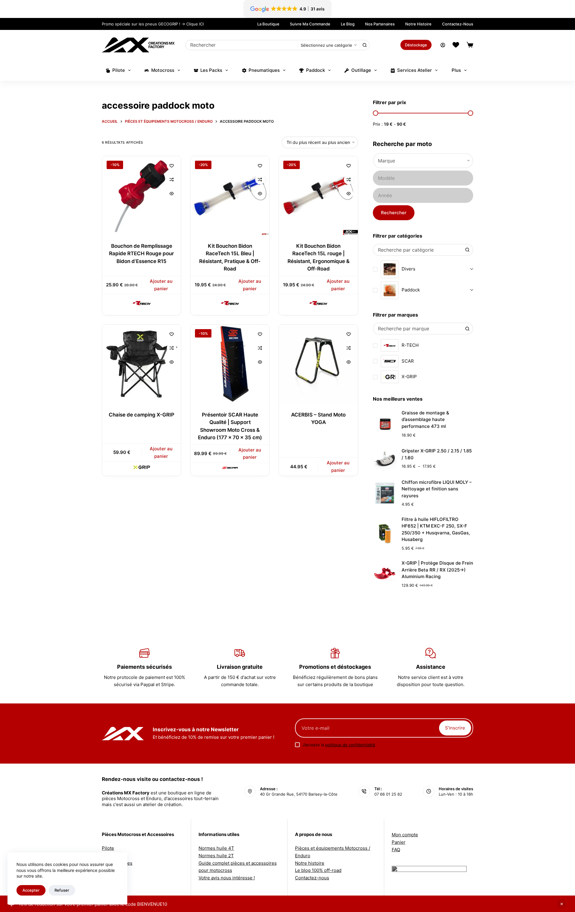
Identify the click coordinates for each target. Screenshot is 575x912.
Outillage (361, 70)
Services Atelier (414, 70)
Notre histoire (418, 24)
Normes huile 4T (216, 848)
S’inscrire (455, 728)
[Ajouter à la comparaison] (171, 179)
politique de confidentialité (350, 744)
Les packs (211, 70)
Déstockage (416, 44)
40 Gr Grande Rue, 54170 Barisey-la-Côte (299, 794)
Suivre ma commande (310, 24)
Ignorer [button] (561, 903)
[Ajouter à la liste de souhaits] (171, 165)
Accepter (31, 890)
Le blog (348, 24)
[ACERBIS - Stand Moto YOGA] (318, 364)
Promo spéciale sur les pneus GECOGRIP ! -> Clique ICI (153, 24)
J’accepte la (338, 744)
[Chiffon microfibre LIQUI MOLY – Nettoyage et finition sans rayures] (385, 493)
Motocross (162, 70)
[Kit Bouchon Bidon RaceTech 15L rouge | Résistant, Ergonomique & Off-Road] (318, 195)
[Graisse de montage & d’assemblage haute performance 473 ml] (385, 424)
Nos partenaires (380, 24)
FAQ (396, 849)
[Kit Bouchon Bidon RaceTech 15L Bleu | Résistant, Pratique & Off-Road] (229, 195)
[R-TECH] (142, 303)
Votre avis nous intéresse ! (227, 878)
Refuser (62, 890)
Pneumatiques (264, 70)
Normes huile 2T (216, 855)
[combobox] (242, 45)
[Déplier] (471, 269)
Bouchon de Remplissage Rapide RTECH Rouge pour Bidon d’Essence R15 (141, 253)
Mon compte (405, 834)
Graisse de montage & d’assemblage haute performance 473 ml (425, 419)
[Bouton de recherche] (364, 45)
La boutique (268, 24)
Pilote (118, 70)
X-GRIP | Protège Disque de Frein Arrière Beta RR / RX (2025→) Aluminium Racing (437, 569)
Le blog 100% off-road (318, 870)
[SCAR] (230, 468)
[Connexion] (443, 45)
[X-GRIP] (142, 467)
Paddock (315, 70)
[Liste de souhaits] (456, 45)
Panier (398, 842)
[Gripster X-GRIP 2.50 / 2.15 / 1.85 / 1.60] (385, 459)
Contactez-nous (457, 24)
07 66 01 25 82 (388, 794)
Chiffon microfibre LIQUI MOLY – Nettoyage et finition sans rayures (437, 488)
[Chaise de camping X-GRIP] (141, 364)
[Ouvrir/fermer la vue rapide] (171, 193)
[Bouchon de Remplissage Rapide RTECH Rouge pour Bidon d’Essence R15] (141, 195)
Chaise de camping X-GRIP (141, 415)
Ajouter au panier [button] (161, 284)
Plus (456, 70)
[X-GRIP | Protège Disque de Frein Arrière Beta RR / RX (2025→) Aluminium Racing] (385, 574)
